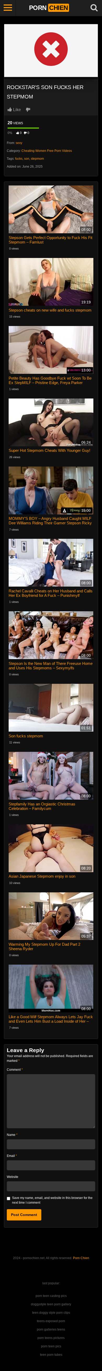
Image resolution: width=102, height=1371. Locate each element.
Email (12, 1156)
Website (12, 1177)
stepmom (37, 159)
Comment (15, 1070)
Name (12, 1135)
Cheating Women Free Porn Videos (46, 151)
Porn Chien (81, 1258)
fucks (18, 159)
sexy (19, 143)
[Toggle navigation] (8, 8)
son (26, 159)
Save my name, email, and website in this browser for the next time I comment (52, 1200)
